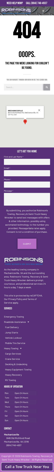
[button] (25, 121)
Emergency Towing (14, 316)
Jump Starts (11, 332)
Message (8, 191)
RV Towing (10, 380)
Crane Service (12, 358)
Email (7, 168)
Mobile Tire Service (15, 343)
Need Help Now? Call (19, 3)
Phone (7, 179)
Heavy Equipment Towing (18, 369)
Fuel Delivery (12, 327)
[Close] (39, 110)
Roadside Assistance (15, 321)
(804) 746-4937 (39, 3)
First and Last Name (13, 157)
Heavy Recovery (13, 374)
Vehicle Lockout (13, 337)
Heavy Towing (11, 348)
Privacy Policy (15, 299)
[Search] (47, 87)
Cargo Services (13, 353)
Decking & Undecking (16, 364)
